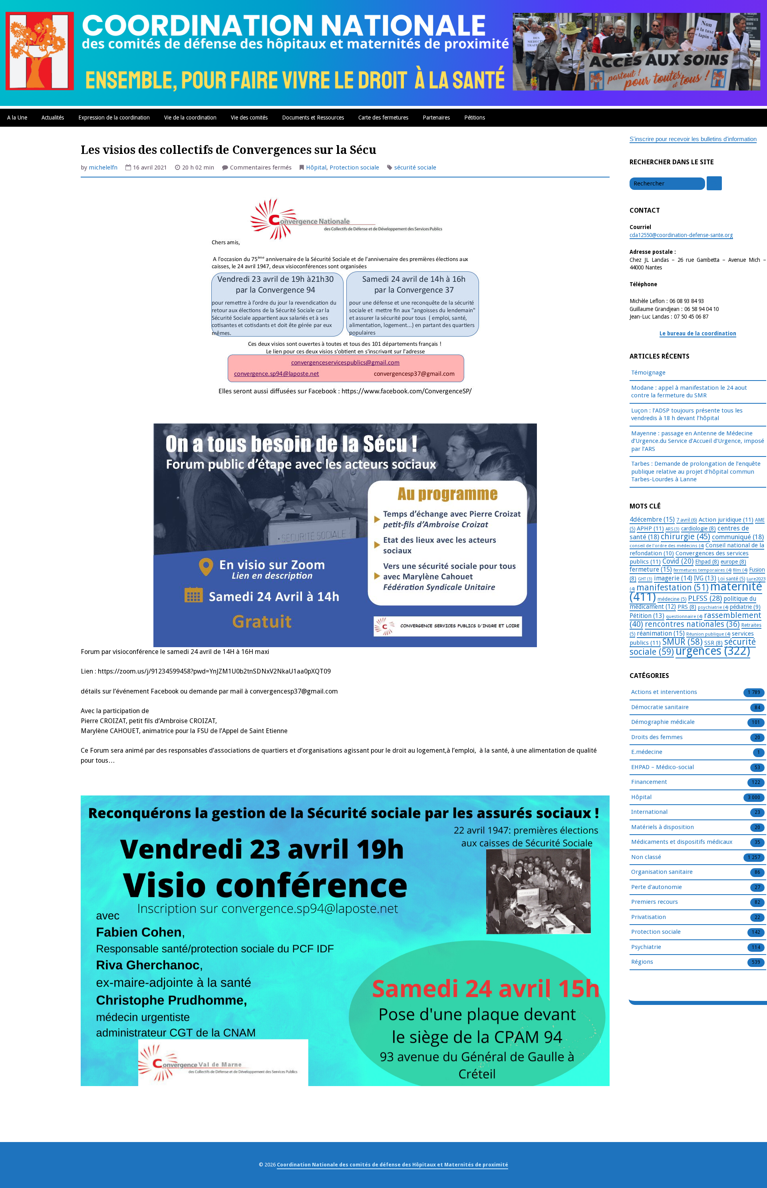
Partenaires (436, 117)
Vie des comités (249, 117)
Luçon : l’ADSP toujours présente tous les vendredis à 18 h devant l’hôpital (687, 414)
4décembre (652, 519)
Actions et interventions (664, 692)
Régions (642, 961)
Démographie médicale (663, 722)
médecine (672, 599)
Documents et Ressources (313, 117)
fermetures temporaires (702, 570)
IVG (705, 578)
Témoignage (648, 372)
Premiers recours (654, 901)
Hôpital (316, 167)
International (649, 811)
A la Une (17, 117)
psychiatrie (713, 607)
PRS (687, 607)
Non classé (646, 857)
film (740, 570)
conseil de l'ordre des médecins (667, 545)
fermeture (651, 569)
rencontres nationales (692, 624)
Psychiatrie (646, 947)
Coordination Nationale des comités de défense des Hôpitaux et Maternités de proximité (392, 1165)
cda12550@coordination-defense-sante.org (681, 235)
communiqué (738, 537)
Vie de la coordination (190, 117)
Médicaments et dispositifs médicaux (682, 841)
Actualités (53, 117)
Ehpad (707, 561)
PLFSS (705, 598)
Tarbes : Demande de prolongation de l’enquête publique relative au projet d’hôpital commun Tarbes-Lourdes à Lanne (696, 471)
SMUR (682, 642)
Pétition (647, 616)
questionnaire (684, 616)
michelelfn (103, 167)
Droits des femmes (657, 737)
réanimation (661, 633)
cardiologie (698, 528)
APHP (650, 528)
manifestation (672, 587)
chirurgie (685, 536)
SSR (713, 643)
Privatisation (648, 917)
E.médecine (646, 751)
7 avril (686, 520)
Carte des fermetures (383, 117)
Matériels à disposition (662, 827)
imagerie (673, 578)
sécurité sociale (415, 167)
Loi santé (731, 579)
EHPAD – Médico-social (662, 767)
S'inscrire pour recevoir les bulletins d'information (693, 139)
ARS (673, 529)
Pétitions (474, 117)
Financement (649, 781)
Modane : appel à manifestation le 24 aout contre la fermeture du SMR (689, 391)
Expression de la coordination (114, 117)
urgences (713, 651)
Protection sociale (354, 167)
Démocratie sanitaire (660, 707)
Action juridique (726, 519)
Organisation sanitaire (662, 871)
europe (733, 561)
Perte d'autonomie (656, 887)
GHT (645, 579)
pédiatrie (745, 607)
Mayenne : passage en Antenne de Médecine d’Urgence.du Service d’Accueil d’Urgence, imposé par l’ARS (697, 441)
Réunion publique (708, 634)
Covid (677, 561)
